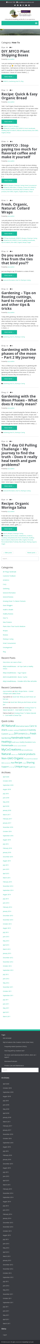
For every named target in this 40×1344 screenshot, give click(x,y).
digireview (11, 734)
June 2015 (6, 869)
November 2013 (8, 920)
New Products (7, 622)
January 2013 (7, 953)
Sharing (29, 542)
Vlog (22, 81)
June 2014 (6, 903)
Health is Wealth (8, 610)
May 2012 (6, 983)
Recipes (16, 126)
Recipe (9, 132)
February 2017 (7, 819)
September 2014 (8, 890)
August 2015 (7, 861)
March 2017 (6, 815)
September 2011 (8, 995)
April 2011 (6, 1012)
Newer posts (32, 553)
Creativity (19, 187)
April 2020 (6, 777)
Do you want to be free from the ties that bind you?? (17, 259)
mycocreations (7, 691)
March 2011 (6, 1016)
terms (10, 767)
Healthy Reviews (8, 614)
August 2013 (7, 928)
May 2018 (6, 802)
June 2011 (6, 1004)
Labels (19, 745)
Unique (31, 191)
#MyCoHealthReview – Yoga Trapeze (14, 673)
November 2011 (8, 987)
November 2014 (8, 886)
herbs (34, 742)
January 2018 (7, 810)
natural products (27, 130)
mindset (23, 746)
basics (27, 726)
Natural (19, 130)
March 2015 (6, 878)
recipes (24, 763)
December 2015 (8, 857)
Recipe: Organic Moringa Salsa (15, 505)
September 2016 (8, 836)
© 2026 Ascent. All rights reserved (11, 1342)
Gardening (12, 81)
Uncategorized (7, 647)
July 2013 (6, 932)
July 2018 (6, 794)
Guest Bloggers (8, 605)
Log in (5, 1335)
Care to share (14, 536)
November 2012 (8, 962)
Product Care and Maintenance (14, 1065)
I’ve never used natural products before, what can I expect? (20, 1056)
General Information (9, 280)
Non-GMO (35, 130)
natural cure (14, 754)
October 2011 (7, 991)
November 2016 (8, 827)
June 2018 (6, 798)
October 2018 (7, 781)
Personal (30, 540)
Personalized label (7, 542)
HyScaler (31, 1342)
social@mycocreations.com (26, 2)
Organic (3, 132)
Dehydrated (11, 538)
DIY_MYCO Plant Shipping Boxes (15, 53)
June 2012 (6, 979)
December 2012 (8, 958)
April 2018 (6, 806)
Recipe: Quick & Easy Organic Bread (19, 96)
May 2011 (6, 1008)
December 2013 (8, 915)
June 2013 (6, 937)
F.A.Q (4, 584)
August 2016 (7, 840)
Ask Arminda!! (7, 1038)
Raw (20, 542)
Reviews (5, 635)
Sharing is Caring (19, 185)
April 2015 (6, 873)
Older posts (7, 553)
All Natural (6, 128)
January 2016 (7, 852)
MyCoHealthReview (27, 750)
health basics (15, 742)
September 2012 (8, 970)
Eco (29, 734)
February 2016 (7, 848)
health (27, 737)
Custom (25, 187)
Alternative (13, 187)
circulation (10, 730)
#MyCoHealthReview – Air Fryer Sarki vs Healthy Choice (18, 667)
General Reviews (8, 597)
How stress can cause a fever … (13, 662)
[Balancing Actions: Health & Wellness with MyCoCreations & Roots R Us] (20, 13)
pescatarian (8, 763)
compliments (22, 536)
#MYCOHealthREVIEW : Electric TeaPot (15, 677)
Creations (13, 128)
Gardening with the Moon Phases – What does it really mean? (19, 400)
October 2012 (7, 966)
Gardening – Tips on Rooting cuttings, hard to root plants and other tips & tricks (18, 300)
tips (13, 767)
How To (18, 81)
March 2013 (6, 949)
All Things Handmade (9, 238)
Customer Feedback (9, 576)
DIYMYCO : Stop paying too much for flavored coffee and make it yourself (19, 151)
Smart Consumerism (31, 185)
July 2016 (6, 844)
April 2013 (6, 945)
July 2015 (6, 865)
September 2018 (8, 785)
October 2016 (7, 831)
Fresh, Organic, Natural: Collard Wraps (15, 208)
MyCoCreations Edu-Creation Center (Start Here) (18, 1042)
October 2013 (7, 924)
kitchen (15, 745)
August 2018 (7, 789)
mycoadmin (11, 59)
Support (34, 542)
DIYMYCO (5, 81)
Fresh (26, 128)
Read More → (9, 77)
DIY (17, 128)
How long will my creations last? (14, 1051)
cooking (16, 730)
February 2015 (7, 882)
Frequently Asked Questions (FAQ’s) (15, 1046)
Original (21, 191)
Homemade (16, 189)
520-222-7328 (11, 2)
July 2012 (6, 974)
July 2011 (6, 1000)
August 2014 (7, 894)
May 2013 (6, 941)
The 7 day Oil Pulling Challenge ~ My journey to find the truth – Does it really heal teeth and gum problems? (19, 455)
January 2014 (7, 911)
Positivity (15, 542)
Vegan (29, 242)
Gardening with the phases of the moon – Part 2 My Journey (18, 353)
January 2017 (7, 823)
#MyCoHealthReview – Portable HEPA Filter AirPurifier (20, 681)
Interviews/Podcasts (10, 1061)
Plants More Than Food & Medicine (14, 626)
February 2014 (7, 907)
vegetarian (32, 767)
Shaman (5, 702)
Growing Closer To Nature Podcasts (14, 601)
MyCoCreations (11, 130)
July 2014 (6, 899)
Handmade (31, 128)
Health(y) (4, 130)
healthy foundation (26, 742)
